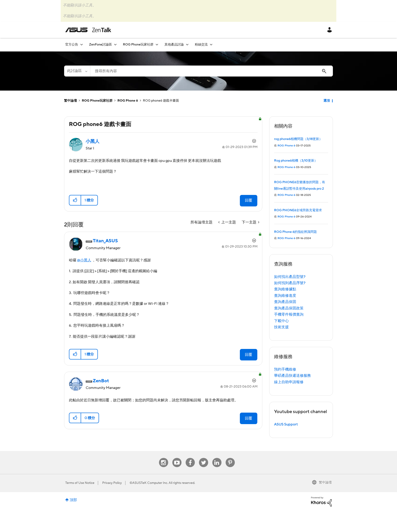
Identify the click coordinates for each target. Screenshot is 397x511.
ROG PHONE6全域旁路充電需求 (298, 210)
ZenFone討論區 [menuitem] (100, 45)
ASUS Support (286, 424)
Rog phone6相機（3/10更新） (296, 161)
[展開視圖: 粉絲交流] (211, 44)
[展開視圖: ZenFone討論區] (115, 44)
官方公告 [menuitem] (71, 45)
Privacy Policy (112, 483)
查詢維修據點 (285, 289)
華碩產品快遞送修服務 (292, 375)
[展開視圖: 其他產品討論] (187, 44)
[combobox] (211, 71)
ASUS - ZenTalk (88, 29)
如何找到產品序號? (290, 283)
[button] (75, 200)
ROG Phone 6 (127, 101)
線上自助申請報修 (288, 382)
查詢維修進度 (285, 295)
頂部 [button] (73, 500)
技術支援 (281, 327)
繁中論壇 (70, 101)
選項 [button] (326, 101)
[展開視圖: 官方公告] (81, 44)
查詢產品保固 (285, 302)
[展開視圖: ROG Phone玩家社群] (157, 44)
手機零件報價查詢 (288, 314)
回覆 (248, 200)
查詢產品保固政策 (288, 308)
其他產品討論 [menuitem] (174, 45)
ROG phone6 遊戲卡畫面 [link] (161, 101)
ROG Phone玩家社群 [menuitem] (138, 45)
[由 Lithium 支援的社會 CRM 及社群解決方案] (321, 501)
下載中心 (281, 321)
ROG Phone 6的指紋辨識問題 (295, 232)
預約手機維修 (285, 369)
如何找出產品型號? (290, 276)
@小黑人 (84, 260)
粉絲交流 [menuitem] (201, 45)
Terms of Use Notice (79, 483)
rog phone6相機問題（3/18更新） (298, 139)
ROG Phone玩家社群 (97, 101)
